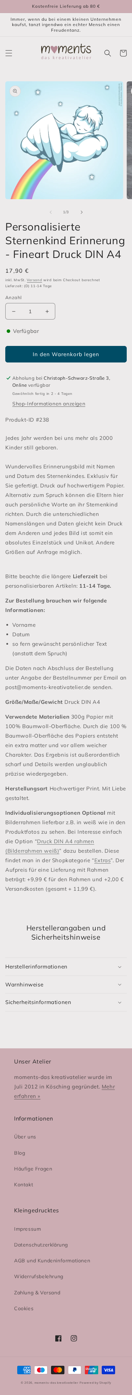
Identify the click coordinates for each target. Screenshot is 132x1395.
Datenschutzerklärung (41, 1245)
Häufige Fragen (33, 1169)
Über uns (25, 1137)
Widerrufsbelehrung (38, 1276)
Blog (19, 1153)
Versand (34, 280)
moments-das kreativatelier (56, 1382)
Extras (102, 860)
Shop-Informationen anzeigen (48, 403)
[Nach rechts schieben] (81, 212)
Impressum (27, 1229)
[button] (9, 53)
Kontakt (23, 1184)
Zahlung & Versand (37, 1292)
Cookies (23, 1308)
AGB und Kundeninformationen (52, 1260)
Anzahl (13, 297)
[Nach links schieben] (50, 212)
